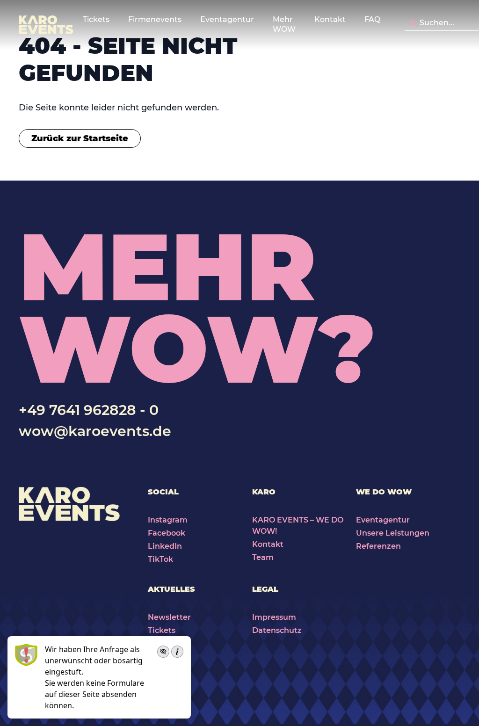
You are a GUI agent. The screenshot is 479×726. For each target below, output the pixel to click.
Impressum (274, 617)
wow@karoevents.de (95, 431)
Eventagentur (383, 519)
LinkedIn (165, 546)
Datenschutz (277, 630)
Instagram (168, 519)
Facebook (166, 533)
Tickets (161, 630)
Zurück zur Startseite (79, 138)
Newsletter (169, 617)
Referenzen (378, 546)
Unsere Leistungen (392, 533)
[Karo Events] (46, 24)
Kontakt (330, 19)
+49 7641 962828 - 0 (89, 410)
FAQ (372, 19)
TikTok (160, 559)
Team (263, 557)
